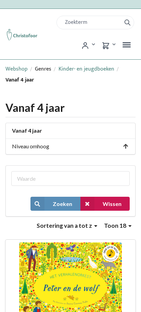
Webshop (16, 69)
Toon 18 (115, 225)
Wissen (112, 203)
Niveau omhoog (30, 146)
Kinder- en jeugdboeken (86, 69)
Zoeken (62, 203)
